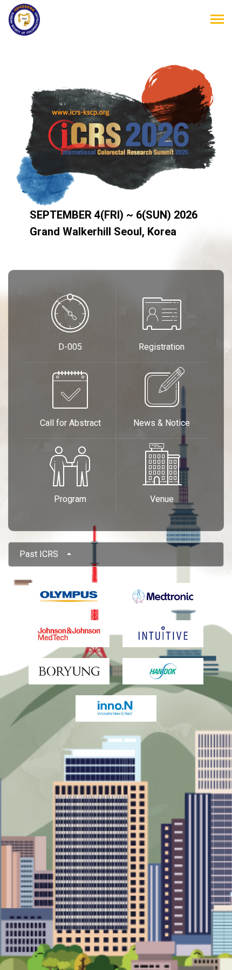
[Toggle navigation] (217, 20)
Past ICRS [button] (42, 554)
